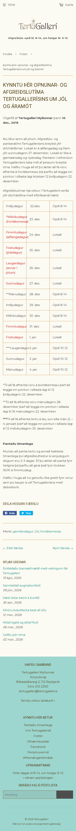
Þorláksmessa (50, 531)
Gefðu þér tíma (14, 635)
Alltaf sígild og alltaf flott (20, 622)
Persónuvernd (38, 752)
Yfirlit (11, 5)
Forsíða (7, 54)
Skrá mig (65, 794)
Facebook (38, 747)
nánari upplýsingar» (39, 778)
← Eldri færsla (13, 548)
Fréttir (23, 54)
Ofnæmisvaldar (38, 741)
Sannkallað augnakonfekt (22, 585)
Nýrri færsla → (63, 548)
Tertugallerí (41, 819)
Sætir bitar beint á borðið (21, 598)
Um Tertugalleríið (38, 730)
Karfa (69, 5)
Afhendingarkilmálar (38, 758)
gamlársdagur (23, 531)
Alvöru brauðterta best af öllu (24, 610)
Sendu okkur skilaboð (37, 700)
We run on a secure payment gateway (36, 823)
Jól (37, 531)
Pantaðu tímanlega (38, 725)
